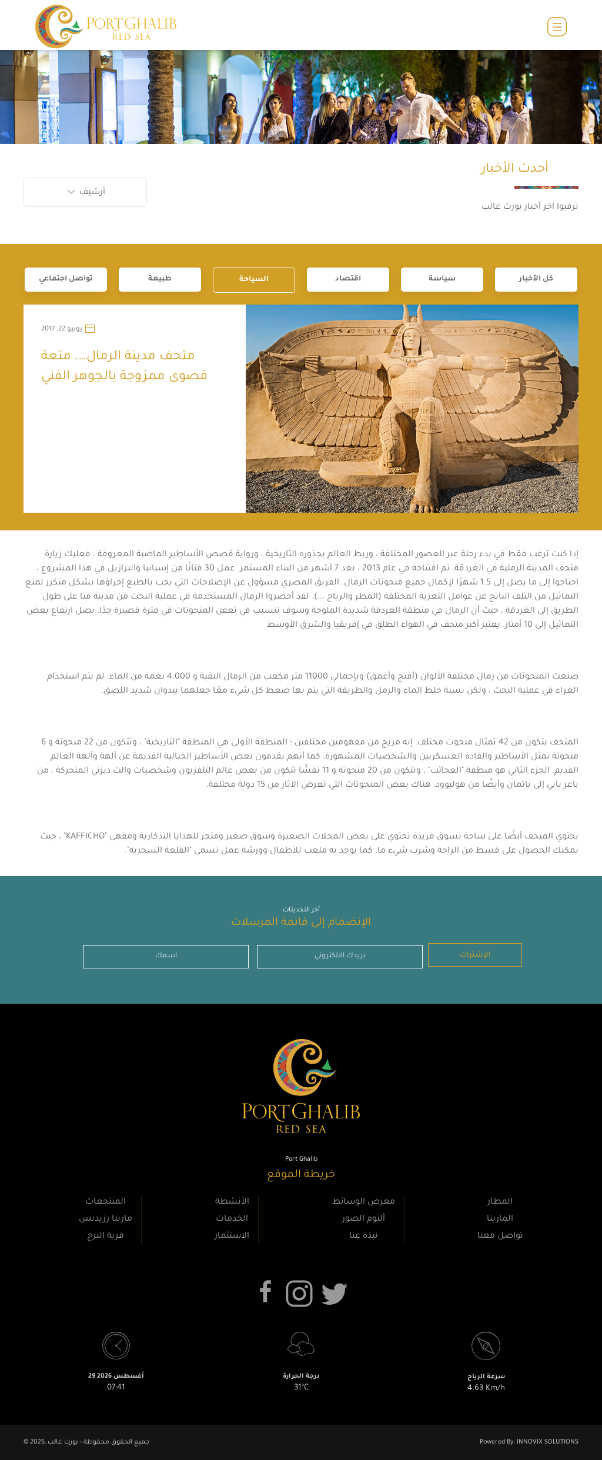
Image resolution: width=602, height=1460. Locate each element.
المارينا (500, 1219)
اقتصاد (348, 279)
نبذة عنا (363, 1236)
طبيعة (160, 279)
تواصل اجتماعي (66, 279)
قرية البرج (105, 1236)
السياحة (254, 280)
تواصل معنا (500, 1236)
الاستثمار (232, 1236)
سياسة (442, 279)
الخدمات (232, 1219)
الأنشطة (232, 1202)
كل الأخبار (536, 279)
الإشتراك (475, 955)
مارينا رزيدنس (105, 1219)
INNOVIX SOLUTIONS (546, 1442)
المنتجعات (105, 1202)
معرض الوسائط (363, 1202)
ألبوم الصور (363, 1219)
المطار (500, 1202)
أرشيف (91, 193)
